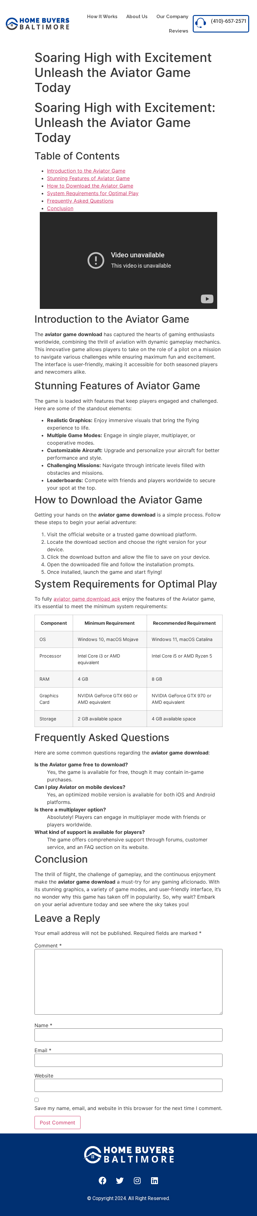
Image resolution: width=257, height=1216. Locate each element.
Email (42, 1050)
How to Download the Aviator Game (90, 186)
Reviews (178, 31)
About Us (137, 16)
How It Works (102, 16)
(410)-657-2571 (229, 21)
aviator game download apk (87, 599)
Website (43, 1075)
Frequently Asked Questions (80, 201)
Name (43, 1025)
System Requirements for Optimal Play (93, 193)
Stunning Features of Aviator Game (88, 178)
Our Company (172, 16)
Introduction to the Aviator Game (86, 171)
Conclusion (60, 208)
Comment (48, 945)
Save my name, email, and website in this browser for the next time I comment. (128, 1108)
